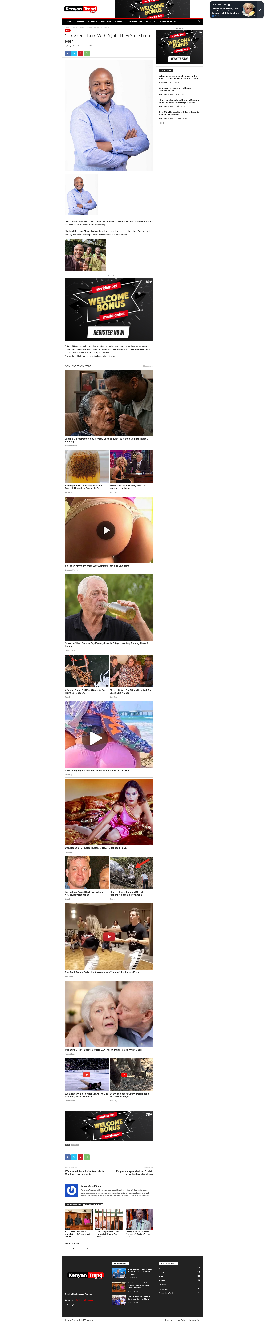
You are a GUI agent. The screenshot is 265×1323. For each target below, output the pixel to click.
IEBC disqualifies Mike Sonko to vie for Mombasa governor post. (85, 1172)
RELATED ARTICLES (74, 1205)
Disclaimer (168, 1320)
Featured (151, 21)
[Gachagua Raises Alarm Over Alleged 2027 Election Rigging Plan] (139, 1219)
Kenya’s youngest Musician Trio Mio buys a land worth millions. (134, 1172)
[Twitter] (74, 53)
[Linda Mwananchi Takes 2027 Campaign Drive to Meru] (119, 1300)
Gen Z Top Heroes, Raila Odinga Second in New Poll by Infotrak (179, 113)
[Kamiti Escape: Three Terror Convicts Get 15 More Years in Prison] (109, 1219)
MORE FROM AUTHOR (93, 1205)
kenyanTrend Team (74, 46)
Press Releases (168, 21)
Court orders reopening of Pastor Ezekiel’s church (175, 89)
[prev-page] (148, 1204)
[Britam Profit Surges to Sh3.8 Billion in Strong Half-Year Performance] (119, 1273)
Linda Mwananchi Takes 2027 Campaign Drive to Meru (140, 1297)
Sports (80, 21)
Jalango (75, 1145)
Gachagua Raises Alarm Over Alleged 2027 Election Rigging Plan (138, 1234)
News (70, 21)
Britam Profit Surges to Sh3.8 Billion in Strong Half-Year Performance (140, 1271)
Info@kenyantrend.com (84, 1300)
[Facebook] (68, 53)
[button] (199, 22)
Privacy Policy (180, 1320)
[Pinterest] (80, 53)
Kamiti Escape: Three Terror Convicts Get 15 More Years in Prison (107, 1234)
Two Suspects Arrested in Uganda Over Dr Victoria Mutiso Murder (78, 1234)
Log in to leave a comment (76, 1249)
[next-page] (152, 1204)
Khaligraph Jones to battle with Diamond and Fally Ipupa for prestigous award (179, 101)
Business (120, 21)
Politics (92, 21)
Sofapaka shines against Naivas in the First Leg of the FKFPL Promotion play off (179, 77)
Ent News (106, 21)
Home (67, 28)
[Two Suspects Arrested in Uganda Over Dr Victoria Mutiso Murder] (79, 1219)
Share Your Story (194, 1320)
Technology (135, 21)
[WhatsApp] (87, 53)
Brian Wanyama (165, 82)
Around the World (166, 1293)
